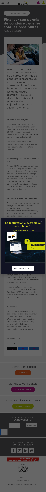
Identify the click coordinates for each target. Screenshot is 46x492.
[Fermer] (41, 221)
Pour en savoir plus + (23, 268)
